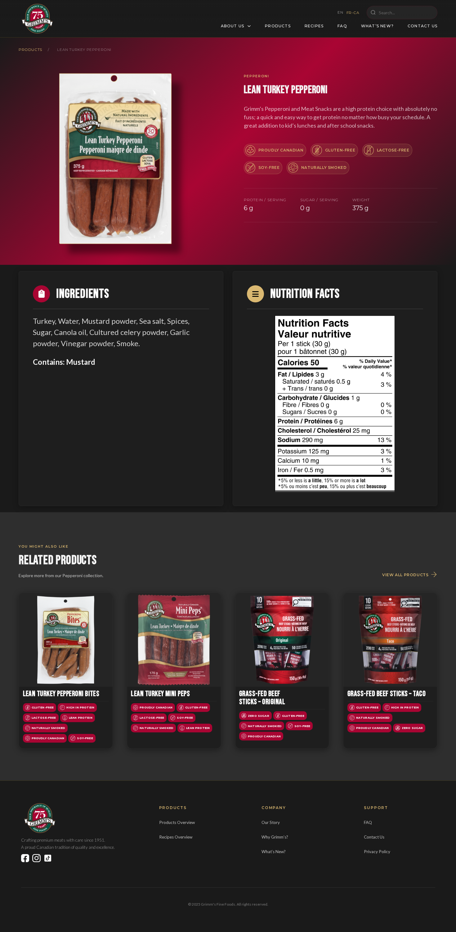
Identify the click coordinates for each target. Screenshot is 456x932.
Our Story (271, 822)
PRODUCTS (30, 49)
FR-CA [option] (353, 12)
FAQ (342, 26)
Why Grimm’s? (275, 837)
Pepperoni (256, 76)
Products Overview (177, 822)
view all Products (405, 575)
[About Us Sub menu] (249, 26)
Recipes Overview (175, 837)
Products (278, 26)
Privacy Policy (377, 851)
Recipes (314, 26)
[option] (353, 13)
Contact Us (422, 26)
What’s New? (377, 26)
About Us (232, 26)
